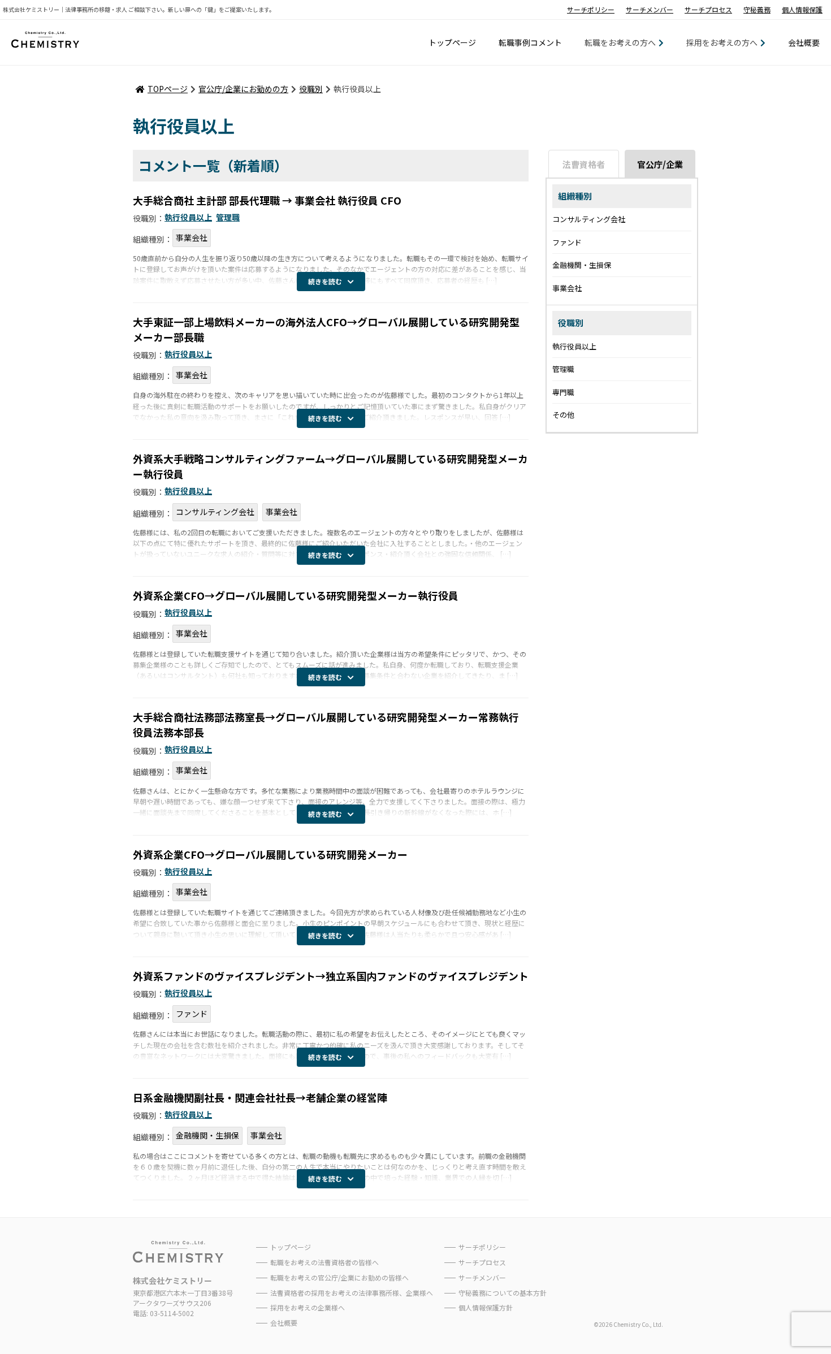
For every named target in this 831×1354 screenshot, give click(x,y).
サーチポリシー (590, 9)
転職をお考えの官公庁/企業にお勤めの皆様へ (339, 1277)
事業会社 (191, 237)
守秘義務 (757, 9)
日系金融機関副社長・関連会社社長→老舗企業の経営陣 (260, 1097)
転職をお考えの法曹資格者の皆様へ (324, 1262)
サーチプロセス (708, 9)
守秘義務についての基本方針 (502, 1292)
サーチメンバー (649, 9)
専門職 (563, 392)
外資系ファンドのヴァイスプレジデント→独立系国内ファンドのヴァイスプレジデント (331, 975)
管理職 (228, 217)
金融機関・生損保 (207, 1135)
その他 (563, 414)
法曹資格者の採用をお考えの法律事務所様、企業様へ (351, 1292)
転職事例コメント (530, 42)
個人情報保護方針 (485, 1307)
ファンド (191, 1013)
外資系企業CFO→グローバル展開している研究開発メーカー (270, 854)
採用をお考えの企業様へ (307, 1307)
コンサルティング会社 (215, 511)
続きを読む (325, 281)
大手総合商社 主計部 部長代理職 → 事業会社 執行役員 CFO (267, 200)
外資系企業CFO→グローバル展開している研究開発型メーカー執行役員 (295, 595)
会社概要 (804, 42)
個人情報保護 (802, 9)
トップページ (452, 42)
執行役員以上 (188, 217)
